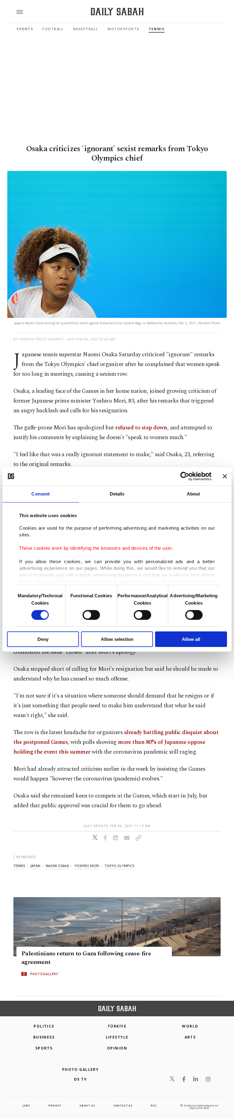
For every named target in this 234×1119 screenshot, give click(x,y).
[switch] (91, 615)
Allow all (191, 639)
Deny (42, 639)
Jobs (26, 1105)
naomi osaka (57, 865)
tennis (19, 865)
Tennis (157, 28)
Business (44, 1037)
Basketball (85, 28)
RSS (153, 1105)
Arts (190, 1037)
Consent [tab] (40, 493)
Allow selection (117, 639)
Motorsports (124, 28)
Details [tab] (117, 493)
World (190, 1026)
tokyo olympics (119, 865)
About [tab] (193, 493)
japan (35, 865)
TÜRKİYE (117, 1026)
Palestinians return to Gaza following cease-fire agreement (86, 958)
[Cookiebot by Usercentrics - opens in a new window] (184, 476)
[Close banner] (225, 476)
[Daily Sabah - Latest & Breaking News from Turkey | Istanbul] (117, 12)
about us (87, 1105)
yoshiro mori (86, 865)
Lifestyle (117, 1037)
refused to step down (141, 427)
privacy (54, 1105)
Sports (24, 28)
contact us (123, 1105)
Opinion (117, 1048)
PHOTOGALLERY (44, 974)
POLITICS (44, 1026)
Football (53, 28)
